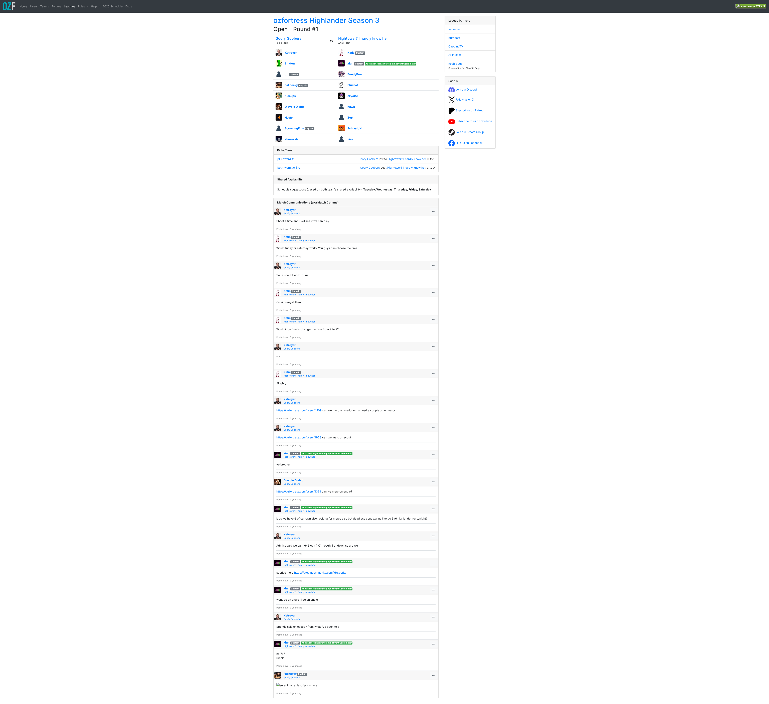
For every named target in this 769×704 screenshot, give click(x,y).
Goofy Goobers (288, 38)
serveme (454, 29)
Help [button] (94, 6)
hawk (351, 106)
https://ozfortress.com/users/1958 (298, 437)
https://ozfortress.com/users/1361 (298, 491)
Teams (44, 6)
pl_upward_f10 (286, 159)
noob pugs (455, 63)
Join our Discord (466, 89)
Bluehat (352, 85)
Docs (128, 6)
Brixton (290, 63)
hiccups (290, 96)
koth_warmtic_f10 (288, 167)
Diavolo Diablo (295, 106)
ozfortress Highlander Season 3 (326, 20)
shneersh (291, 139)
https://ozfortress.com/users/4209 (299, 410)
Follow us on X (464, 99)
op (286, 74)
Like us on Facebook (469, 142)
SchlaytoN (354, 128)
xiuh (350, 63)
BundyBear (354, 74)
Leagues (69, 6)
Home (23, 6)
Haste (289, 117)
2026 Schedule (113, 6)
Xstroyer (291, 52)
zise (350, 139)
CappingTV (455, 46)
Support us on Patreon (470, 110)
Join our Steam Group (469, 132)
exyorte (352, 96)
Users (33, 6)
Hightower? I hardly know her (363, 38)
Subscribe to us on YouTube (473, 121)
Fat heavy (291, 85)
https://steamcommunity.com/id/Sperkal (320, 572)
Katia (350, 52)
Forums (56, 6)
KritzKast (454, 37)
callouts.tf (454, 55)
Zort (350, 117)
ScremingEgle (294, 128)
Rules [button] (82, 6)
